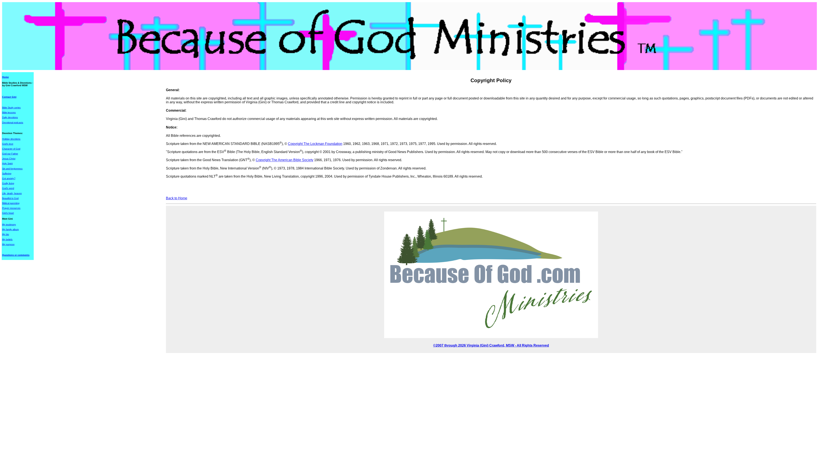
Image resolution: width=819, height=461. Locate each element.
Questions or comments (15, 255)
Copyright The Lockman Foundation (315, 144)
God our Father (10, 153)
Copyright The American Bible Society (284, 160)
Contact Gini (9, 97)
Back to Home (176, 198)
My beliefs (7, 239)
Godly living (8, 183)
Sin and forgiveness (12, 168)
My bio (5, 234)
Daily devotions (10, 117)
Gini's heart (8, 213)
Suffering (6, 173)
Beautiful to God (10, 198)
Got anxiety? (8, 178)
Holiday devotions (11, 139)
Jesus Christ (8, 158)
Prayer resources (11, 208)
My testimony (9, 224)
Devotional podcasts (12, 122)
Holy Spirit (7, 163)
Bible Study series (11, 107)
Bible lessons (9, 112)
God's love (7, 144)
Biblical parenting (10, 203)
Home (5, 77)
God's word (8, 188)
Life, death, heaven (12, 193)
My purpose (8, 244)
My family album (10, 229)
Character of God (11, 148)
